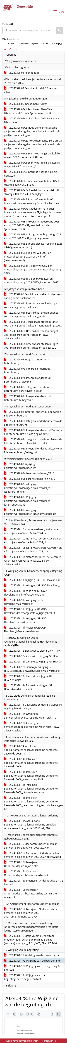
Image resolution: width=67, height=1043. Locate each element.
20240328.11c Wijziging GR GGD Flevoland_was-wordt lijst (25, 601)
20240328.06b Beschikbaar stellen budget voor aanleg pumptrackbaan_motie (31, 314)
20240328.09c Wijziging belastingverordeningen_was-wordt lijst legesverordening (27, 487)
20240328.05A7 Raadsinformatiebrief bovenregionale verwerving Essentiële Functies (31, 201)
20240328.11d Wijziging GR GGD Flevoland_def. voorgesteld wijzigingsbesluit (29, 611)
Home (6, 43)
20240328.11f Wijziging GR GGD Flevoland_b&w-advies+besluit (25, 629)
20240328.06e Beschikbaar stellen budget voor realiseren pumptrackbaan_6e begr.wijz (31, 345)
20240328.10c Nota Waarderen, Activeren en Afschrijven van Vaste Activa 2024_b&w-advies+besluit (32, 560)
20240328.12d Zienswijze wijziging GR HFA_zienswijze (28, 678)
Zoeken (6, 24)
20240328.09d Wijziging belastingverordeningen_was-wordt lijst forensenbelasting (27, 500)
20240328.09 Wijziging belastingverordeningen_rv (20, 466)
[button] (59, 30)
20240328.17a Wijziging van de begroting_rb (35, 960)
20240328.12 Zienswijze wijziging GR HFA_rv (34, 650)
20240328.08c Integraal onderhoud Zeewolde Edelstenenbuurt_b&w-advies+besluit (33, 441)
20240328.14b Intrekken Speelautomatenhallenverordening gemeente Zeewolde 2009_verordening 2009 (31, 775)
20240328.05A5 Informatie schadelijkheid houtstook (30, 173)
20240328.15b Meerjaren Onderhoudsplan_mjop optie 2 (22, 864)
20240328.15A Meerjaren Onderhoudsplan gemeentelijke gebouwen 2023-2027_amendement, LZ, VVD (31, 912)
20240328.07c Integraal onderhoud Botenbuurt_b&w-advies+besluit (27, 389)
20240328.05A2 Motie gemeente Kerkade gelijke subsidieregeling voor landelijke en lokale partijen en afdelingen (32, 131)
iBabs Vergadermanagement (20, 1040)
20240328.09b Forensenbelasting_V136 (32, 478)
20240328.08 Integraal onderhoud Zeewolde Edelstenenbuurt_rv (32, 413)
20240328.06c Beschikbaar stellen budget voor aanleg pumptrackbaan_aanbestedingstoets (33, 323)
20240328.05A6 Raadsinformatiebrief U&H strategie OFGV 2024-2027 (31, 183)
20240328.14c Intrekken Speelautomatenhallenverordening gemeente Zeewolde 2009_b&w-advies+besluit (31, 788)
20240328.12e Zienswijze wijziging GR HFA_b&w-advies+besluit (28, 687)
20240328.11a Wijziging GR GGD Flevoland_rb (35, 585)
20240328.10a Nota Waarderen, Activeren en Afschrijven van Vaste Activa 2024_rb (33, 540)
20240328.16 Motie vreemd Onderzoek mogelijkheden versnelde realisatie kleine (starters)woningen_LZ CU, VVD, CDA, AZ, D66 (30, 939)
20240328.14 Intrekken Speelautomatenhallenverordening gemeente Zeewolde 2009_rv (31, 749)
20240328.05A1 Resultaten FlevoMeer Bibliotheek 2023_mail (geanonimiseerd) (28, 111)
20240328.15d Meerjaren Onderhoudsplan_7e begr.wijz (33, 882)
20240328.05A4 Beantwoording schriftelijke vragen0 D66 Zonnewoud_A (32, 164)
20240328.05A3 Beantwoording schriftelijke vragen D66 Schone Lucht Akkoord (32, 155)
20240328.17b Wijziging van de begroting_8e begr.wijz (32, 968)
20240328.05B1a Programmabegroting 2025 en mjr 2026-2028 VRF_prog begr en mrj (32, 236)
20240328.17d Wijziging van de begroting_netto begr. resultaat (24, 977)
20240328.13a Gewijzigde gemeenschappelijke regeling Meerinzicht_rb (30, 715)
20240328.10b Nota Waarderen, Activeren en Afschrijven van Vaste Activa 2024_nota (33, 549)
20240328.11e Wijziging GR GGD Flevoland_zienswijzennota (25, 620)
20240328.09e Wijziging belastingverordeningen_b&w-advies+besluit (30, 512)
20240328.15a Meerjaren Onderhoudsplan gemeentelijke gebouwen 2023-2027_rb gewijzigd (32, 855)
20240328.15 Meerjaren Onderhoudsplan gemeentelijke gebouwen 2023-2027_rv (30, 845)
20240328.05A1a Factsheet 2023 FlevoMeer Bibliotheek (31, 120)
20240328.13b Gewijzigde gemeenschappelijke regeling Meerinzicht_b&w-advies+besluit (32, 726)
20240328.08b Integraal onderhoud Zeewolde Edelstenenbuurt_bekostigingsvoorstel (33, 432)
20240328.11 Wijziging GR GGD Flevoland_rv (34, 580)
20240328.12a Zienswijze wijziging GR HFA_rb (35, 656)
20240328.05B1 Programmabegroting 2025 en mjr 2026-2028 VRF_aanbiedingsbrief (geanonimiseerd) (32, 225)
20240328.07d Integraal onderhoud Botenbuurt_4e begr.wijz (27, 398)
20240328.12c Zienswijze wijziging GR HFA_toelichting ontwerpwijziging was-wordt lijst (32, 668)
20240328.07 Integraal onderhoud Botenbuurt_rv (26, 361)
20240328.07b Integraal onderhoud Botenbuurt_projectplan (27, 379)
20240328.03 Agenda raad (24, 72)
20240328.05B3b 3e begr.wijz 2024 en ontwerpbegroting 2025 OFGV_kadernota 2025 (31, 280)
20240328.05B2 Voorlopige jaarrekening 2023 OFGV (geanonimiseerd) (33, 245)
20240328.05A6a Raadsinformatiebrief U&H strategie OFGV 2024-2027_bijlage (32, 192)
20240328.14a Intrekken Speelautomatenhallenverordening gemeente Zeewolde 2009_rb (31, 762)
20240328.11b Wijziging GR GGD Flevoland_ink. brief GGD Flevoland (25, 592)
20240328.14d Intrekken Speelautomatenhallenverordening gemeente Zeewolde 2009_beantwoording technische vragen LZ (33, 803)
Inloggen (49, 1040)
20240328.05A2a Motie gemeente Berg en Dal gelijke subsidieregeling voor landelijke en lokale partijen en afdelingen (33, 144)
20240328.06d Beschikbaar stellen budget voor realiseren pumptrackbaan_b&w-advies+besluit (31, 334)
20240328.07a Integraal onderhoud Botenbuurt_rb (27, 370)
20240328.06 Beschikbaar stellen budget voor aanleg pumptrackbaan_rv (33, 296)
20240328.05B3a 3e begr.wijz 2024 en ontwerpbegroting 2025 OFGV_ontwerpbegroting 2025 (33, 269)
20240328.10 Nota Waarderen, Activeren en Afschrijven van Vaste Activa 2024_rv (32, 531)
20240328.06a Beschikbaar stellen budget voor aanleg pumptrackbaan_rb (31, 305)
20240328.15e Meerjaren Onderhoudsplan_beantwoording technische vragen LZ (30, 893)
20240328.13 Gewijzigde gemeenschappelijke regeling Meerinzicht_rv (33, 706)
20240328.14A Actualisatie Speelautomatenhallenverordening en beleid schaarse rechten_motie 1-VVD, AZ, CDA (30, 824)
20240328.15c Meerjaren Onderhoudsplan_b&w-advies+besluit (26, 873)
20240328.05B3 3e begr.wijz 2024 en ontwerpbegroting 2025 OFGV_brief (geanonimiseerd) (27, 256)
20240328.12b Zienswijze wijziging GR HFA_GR (35, 661)
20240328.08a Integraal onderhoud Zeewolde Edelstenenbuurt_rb (33, 422)
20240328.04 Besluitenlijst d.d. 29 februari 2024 (31, 90)
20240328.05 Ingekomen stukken (28, 104)
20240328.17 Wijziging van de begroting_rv (34, 955)
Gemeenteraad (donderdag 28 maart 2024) (38, 43)
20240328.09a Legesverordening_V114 (31, 473)
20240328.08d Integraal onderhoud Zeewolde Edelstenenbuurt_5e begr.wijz (33, 450)
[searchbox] (28, 30)
